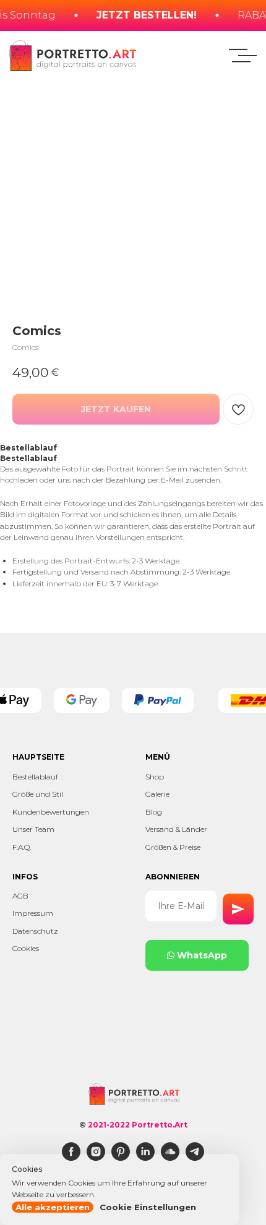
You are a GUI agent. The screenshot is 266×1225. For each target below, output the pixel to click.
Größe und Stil (37, 794)
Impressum (32, 913)
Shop (154, 776)
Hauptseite (38, 757)
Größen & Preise (172, 847)
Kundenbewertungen (50, 811)
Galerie (157, 794)
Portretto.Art (159, 1124)
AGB (20, 895)
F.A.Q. (21, 847)
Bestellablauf (35, 776)
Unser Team (33, 829)
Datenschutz (35, 931)
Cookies (25, 948)
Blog (153, 811)
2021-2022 (109, 1124)
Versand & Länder (176, 829)
